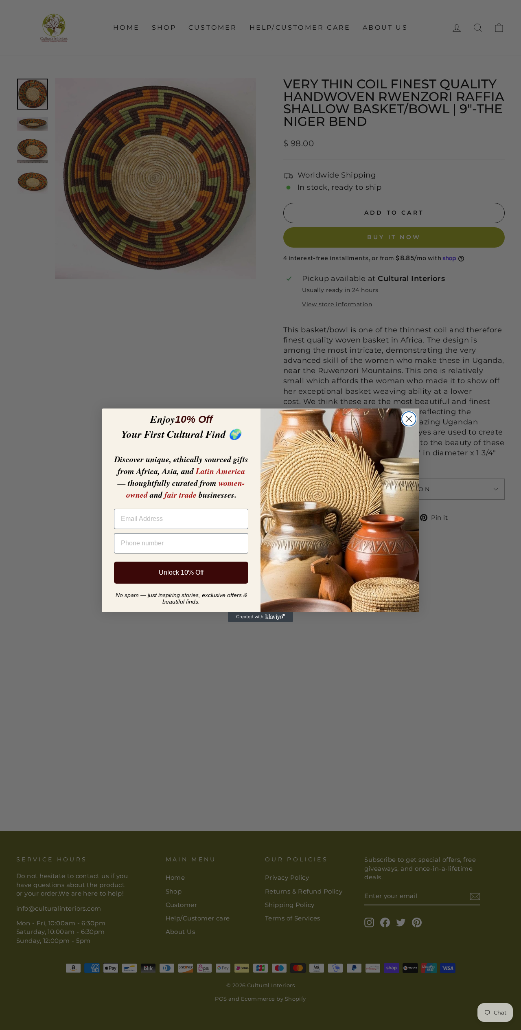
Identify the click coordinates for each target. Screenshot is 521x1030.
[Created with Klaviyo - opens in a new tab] (260, 617)
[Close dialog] (409, 419)
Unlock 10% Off (181, 572)
